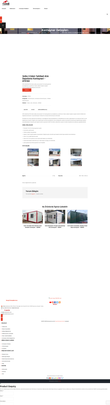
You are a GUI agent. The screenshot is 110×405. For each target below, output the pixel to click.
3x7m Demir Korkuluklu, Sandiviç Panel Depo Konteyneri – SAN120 (77, 226)
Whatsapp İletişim (6, 356)
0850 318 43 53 (8, 308)
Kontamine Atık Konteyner (54, 32)
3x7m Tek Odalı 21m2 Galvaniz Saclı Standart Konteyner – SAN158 (33, 226)
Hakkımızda (4, 326)
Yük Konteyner (5, 346)
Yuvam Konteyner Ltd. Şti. (60, 321)
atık (31, 102)
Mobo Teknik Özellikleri (7, 336)
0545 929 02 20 (15, 308)
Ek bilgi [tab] (32, 109)
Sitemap (4, 371)
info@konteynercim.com (6, 312)
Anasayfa (23, 32)
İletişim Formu (5, 354)
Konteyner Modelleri (32, 32)
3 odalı (28, 102)
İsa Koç (59, 381)
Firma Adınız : (3, 401)
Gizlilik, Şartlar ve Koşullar (7, 333)
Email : (1, 396)
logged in (33, 193)
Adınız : (2, 390)
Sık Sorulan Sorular (6, 361)
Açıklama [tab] (26, 109)
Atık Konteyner (42, 32)
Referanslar (4, 369)
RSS (3, 374)
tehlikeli (39, 102)
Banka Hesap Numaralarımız (8, 359)
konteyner (35, 102)
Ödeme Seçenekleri (6, 329)
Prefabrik (4, 348)
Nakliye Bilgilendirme (6, 331)
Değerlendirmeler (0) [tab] (42, 109)
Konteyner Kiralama (6, 344)
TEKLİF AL (27, 90)
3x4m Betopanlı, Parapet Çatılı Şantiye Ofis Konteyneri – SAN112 (55, 226)
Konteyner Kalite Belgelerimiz (8, 338)
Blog (3, 363)
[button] (54, 14)
